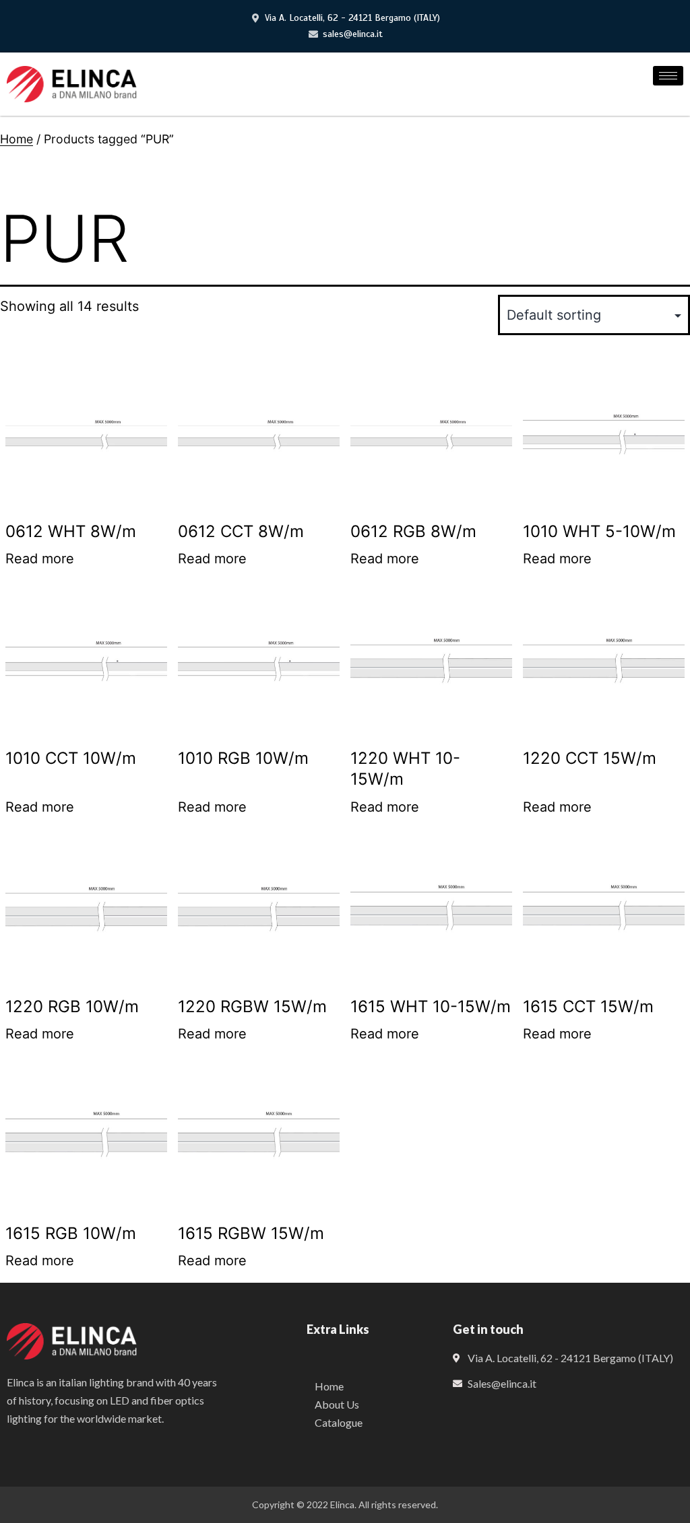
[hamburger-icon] (668, 75)
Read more (39, 559)
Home (16, 139)
